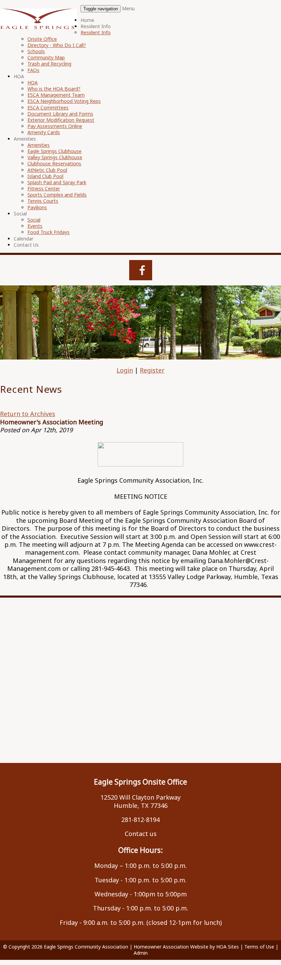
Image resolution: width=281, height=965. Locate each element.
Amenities (25, 139)
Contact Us (26, 245)
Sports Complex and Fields (57, 194)
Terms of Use (259, 946)
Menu (128, 8)
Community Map (46, 57)
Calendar (23, 238)
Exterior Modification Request (60, 120)
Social (20, 213)
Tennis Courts (42, 201)
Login (125, 370)
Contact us (141, 833)
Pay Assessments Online (54, 126)
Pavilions (37, 207)
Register (152, 370)
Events (34, 226)
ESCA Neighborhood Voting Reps (64, 101)
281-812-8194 (140, 819)
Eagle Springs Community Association (86, 946)
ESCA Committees (48, 107)
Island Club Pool (45, 176)
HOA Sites (227, 946)
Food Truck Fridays (48, 232)
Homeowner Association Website (171, 946)
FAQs (33, 70)
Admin (141, 953)
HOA (19, 76)
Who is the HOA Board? (54, 88)
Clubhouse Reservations (54, 163)
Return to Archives (27, 414)
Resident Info (96, 26)
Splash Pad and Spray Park (56, 182)
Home (87, 20)
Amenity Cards (43, 132)
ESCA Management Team (56, 95)
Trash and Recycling (49, 63)
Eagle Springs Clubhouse (54, 151)
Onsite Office (42, 39)
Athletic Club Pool (47, 170)
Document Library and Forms (60, 113)
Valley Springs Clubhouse (54, 157)
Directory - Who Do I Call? (56, 45)
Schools (36, 51)
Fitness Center (43, 188)
